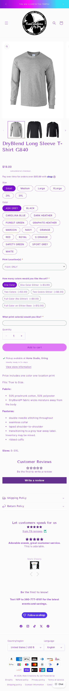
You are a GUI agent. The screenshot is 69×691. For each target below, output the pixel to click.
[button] (6, 23)
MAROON (11, 229)
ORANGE (45, 229)
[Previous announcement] (5, 4)
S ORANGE (41, 237)
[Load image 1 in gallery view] (16, 129)
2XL (8, 195)
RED (8, 237)
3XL (21, 195)
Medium (25, 188)
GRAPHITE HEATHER (45, 222)
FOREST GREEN (15, 222)
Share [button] (9, 158)
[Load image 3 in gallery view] (34, 129)
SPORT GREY (40, 244)
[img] (34, 527)
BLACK (30, 208)
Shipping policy (14, 684)
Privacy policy (38, 680)
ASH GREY (12, 208)
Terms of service (56, 680)
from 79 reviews (33, 531)
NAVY (28, 229)
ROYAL (23, 237)
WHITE (10, 251)
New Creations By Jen (33, 676)
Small (9, 188)
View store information (18, 366)
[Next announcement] (63, 4)
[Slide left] (3, 130)
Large (41, 188)
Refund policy (22, 680)
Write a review (34, 480)
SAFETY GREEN (15, 244)
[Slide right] (65, 130)
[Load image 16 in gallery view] (52, 129)
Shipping (6, 171)
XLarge (57, 188)
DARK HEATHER (43, 215)
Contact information (34, 684)
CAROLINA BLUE (16, 215)
